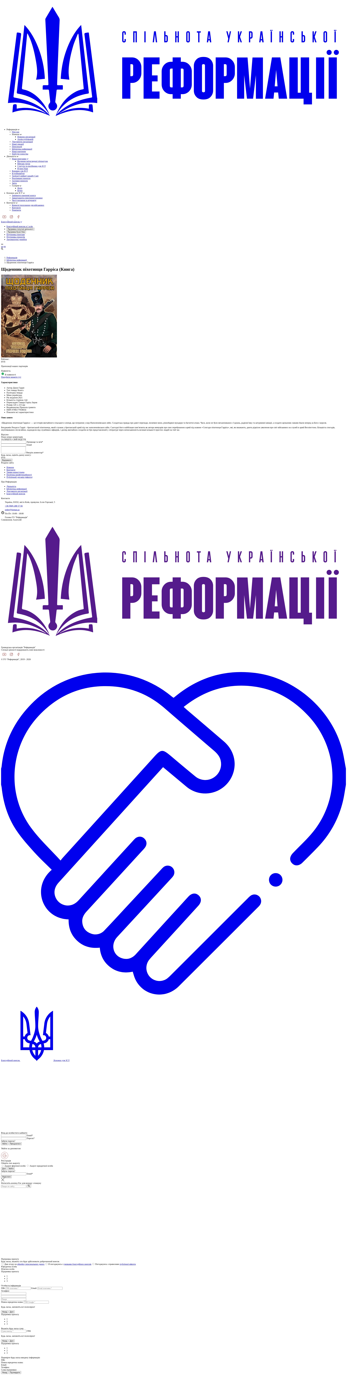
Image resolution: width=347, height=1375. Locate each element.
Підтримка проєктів (16, 237)
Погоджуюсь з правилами (115, 1264)
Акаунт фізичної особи (15, 1166)
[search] (29, 1186)
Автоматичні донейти (17, 239)
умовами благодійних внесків (77, 1264)
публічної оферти (128, 1264)
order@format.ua (12, 510)
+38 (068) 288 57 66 (14, 506)
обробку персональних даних (30, 1264)
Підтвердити (15, 1372)
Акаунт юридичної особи (41, 1166)
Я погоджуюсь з (69, 1264)
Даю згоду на (24, 1264)
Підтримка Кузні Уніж (16, 232)
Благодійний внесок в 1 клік (20, 226)
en (5, 246)
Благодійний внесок (10, 222)
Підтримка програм (16, 234)
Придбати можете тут (11, 377)
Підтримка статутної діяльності (20, 229)
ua (2, 246)
